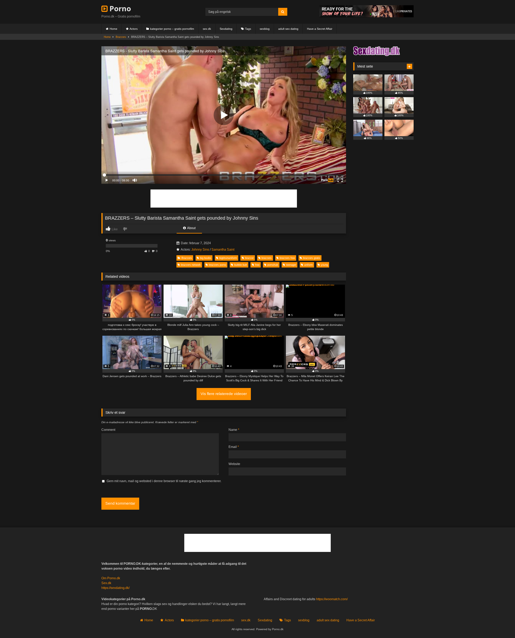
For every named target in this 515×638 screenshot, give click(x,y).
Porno (119, 8)
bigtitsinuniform (228, 257)
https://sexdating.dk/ (115, 588)
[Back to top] (502, 626)
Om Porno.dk (110, 578)
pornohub (272, 264)
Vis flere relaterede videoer (224, 394)
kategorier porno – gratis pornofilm (172, 28)
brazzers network (191, 264)
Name (234, 429)
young (324, 264)
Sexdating (226, 28)
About (191, 228)
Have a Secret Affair (319, 28)
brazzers (267, 257)
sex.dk (207, 28)
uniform (308, 264)
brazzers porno (217, 264)
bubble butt (240, 264)
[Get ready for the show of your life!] (366, 16)
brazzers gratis (311, 257)
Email (234, 447)
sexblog (265, 28)
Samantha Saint (222, 249)
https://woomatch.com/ (332, 599)
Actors (134, 28)
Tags (248, 28)
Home (113, 28)
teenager (291, 264)
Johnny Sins (200, 249)
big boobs (205, 257)
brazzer (249, 257)
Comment (108, 429)
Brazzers (121, 36)
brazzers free (287, 257)
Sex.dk (106, 583)
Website (234, 464)
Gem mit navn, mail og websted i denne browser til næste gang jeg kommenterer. (164, 481)
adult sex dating (288, 28)
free (257, 264)
